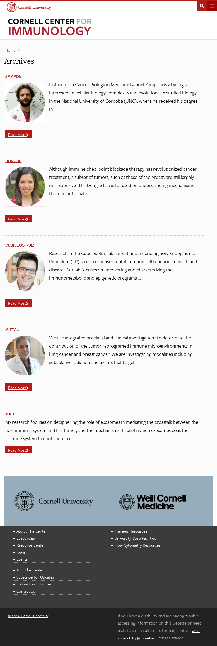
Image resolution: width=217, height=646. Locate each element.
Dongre (13, 161)
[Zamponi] (25, 121)
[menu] (210, 6)
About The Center (31, 531)
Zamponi (13, 76)
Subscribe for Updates (35, 577)
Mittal (12, 329)
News (21, 552)
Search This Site (202, 5)
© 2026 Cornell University (28, 615)
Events (22, 559)
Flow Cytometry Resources (137, 545)
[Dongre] (25, 205)
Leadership (25, 538)
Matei (11, 414)
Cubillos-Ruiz (19, 245)
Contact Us (25, 591)
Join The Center (30, 570)
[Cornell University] (29, 7)
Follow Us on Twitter (34, 584)
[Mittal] (25, 374)
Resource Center (30, 545)
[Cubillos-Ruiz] (25, 289)
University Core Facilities (135, 538)
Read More (17, 134)
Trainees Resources (131, 531)
